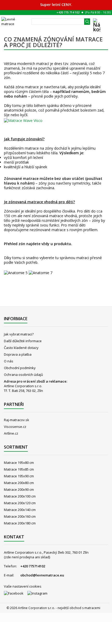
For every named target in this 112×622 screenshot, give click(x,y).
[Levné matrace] (15, 21)
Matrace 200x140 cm (20, 509)
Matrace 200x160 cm (20, 516)
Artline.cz (11, 433)
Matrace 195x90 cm (19, 476)
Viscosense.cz (15, 426)
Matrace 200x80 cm (19, 482)
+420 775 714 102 (68, 12)
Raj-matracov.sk (16, 420)
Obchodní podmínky (20, 367)
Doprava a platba (18, 354)
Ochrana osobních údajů (23, 374)
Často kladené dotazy (21, 347)
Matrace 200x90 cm (19, 489)
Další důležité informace (23, 341)
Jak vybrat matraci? (19, 334)
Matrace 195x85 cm (19, 469)
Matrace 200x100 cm (20, 496)
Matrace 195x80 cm (19, 462)
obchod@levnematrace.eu (42, 575)
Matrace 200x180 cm (20, 523)
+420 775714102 (32, 566)
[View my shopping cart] (96, 28)
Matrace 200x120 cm (20, 503)
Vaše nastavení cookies (22, 586)
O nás (8, 361)
